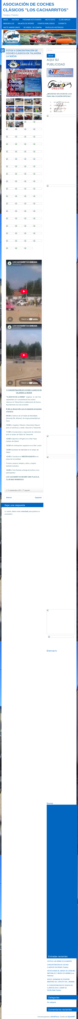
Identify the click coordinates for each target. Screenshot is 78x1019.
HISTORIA (15, 20)
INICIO (5, 20)
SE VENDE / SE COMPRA (33, 27)
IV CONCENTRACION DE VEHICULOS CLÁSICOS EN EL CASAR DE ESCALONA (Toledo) (60, 987)
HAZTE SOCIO (50, 20)
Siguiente (38, 498)
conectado (24, 511)
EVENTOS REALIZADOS (46, 23)
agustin (27, 490)
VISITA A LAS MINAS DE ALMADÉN (59, 961)
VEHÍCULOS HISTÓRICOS (54, 27)
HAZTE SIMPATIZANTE (11, 27)
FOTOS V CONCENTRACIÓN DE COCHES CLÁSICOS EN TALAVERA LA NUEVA (23, 53)
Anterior (9, 498)
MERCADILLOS (8, 23)
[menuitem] (6, 20)
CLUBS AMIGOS (64, 20)
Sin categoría (51, 1002)
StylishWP (71, 1017)
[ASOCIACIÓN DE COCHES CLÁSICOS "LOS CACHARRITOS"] (39, 37)
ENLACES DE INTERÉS (26, 23)
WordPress (55, 1017)
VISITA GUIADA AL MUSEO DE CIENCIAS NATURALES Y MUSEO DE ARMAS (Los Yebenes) (61, 973)
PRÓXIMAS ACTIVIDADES (32, 20)
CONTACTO (62, 23)
